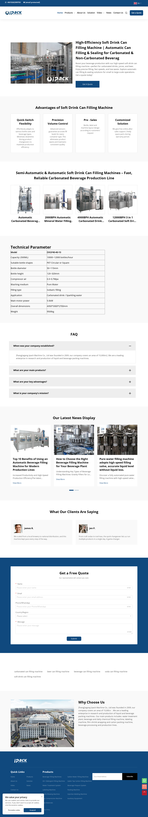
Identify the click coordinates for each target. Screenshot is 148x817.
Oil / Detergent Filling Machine (54, 781)
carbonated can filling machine (28, 671)
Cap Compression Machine (52, 798)
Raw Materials (48, 803)
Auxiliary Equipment (74, 798)
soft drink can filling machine (27, 676)
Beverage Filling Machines (52, 777)
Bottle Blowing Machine (51, 794)
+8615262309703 (14, 2)
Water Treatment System (52, 785)
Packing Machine (73, 790)
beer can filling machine (58, 671)
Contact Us (118, 12)
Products (69, 12)
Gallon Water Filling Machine (77, 777)
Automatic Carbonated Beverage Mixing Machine (25, 219)
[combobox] (74, 616)
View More (17, 483)
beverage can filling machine (87, 671)
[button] (71, 490)
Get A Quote (88, 84)
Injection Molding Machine (77, 794)
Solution (91, 12)
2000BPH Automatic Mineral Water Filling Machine (57, 219)
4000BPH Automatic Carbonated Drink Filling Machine (90, 219)
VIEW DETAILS (25, 199)
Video (99, 12)
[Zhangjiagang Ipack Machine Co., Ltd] (15, 12)
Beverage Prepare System (76, 785)
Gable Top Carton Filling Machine (79, 781)
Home (60, 12)
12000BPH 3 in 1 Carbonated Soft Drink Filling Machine (122, 219)
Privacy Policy (46, 809)
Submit (74, 638)
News (108, 12)
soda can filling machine (116, 671)
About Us (81, 12)
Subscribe (130, 776)
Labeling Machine (49, 790)
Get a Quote (136, 13)
